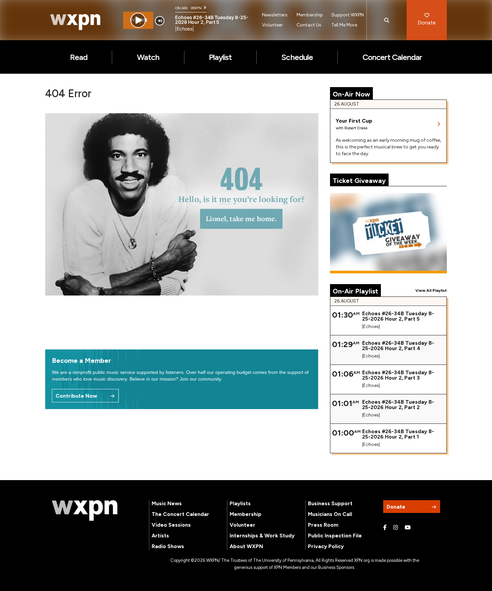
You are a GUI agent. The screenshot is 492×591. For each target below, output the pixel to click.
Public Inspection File (335, 535)
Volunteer (272, 25)
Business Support (330, 503)
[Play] (138, 20)
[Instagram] (395, 527)
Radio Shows (168, 546)
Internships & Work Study (262, 535)
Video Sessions (171, 525)
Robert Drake (355, 128)
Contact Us (309, 25)
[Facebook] (385, 527)
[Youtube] (408, 527)
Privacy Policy (326, 546)
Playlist (220, 57)
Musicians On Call (330, 514)
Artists (160, 535)
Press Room (323, 525)
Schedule (297, 57)
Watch (148, 57)
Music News (167, 503)
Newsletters (275, 15)
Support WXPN (347, 15)
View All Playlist (431, 290)
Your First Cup (354, 121)
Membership (310, 15)
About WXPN (246, 546)
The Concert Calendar (180, 514)
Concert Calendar (392, 57)
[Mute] (159, 20)
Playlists (240, 503)
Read (78, 57)
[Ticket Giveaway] (388, 233)
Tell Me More (344, 25)
